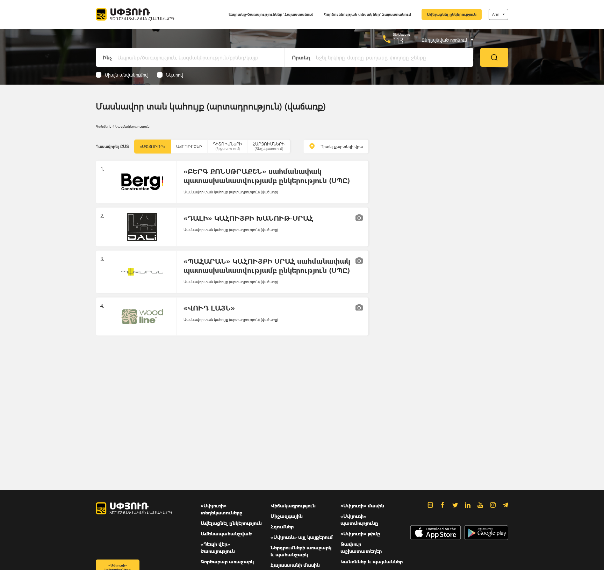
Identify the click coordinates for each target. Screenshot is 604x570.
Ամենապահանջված (226, 533)
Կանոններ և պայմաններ (371, 561)
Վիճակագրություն (293, 505)
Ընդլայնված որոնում (444, 40)
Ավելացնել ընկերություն (451, 14)
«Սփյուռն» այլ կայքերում (302, 537)
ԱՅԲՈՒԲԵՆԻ (189, 146)
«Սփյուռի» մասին (362, 505)
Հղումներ (282, 526)
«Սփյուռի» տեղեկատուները (222, 509)
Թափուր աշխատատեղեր (361, 547)
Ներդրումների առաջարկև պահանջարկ (301, 551)
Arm (495, 14)
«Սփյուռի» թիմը (360, 533)
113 (398, 40)
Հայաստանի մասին (295, 565)
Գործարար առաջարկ (227, 561)
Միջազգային (287, 516)
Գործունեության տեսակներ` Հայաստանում (367, 14)
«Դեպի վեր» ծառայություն (218, 547)
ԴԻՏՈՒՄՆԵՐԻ (227, 146)
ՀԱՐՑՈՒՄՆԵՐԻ (269, 146)
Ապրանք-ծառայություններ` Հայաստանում (271, 14)
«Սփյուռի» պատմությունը (359, 519)
